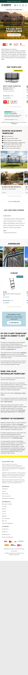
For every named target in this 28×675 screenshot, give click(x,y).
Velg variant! (6, 297)
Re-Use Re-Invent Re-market (17, 449)
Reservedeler (5, 493)
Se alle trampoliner (14, 201)
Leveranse (4, 506)
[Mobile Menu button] (26, 5)
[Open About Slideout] (27, 338)
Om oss (4, 513)
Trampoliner (5, 489)
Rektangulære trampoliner (8, 498)
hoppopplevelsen (10, 349)
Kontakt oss (4, 531)
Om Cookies (14, 551)
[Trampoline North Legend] (12, 78)
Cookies (4, 511)
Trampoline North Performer (10, 232)
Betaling (4, 509)
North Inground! (8, 401)
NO (17, 5)
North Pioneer (18, 393)
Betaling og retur (6, 534)
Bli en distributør (6, 518)
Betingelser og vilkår (7, 504)
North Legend (4, 411)
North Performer (11, 411)
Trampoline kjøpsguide (7, 523)
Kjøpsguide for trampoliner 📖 (15, 9)
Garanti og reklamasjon (7, 537)
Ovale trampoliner (6, 496)
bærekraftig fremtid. (18, 438)
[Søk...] (20, 5)
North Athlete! (21, 411)
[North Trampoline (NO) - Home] (9, 5)
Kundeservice (5, 529)
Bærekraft (4, 516)
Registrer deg (15, 322)
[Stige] (12, 284)
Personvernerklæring (19, 549)
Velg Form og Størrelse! (8, 91)
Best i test (4, 521)
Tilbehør (4, 491)
